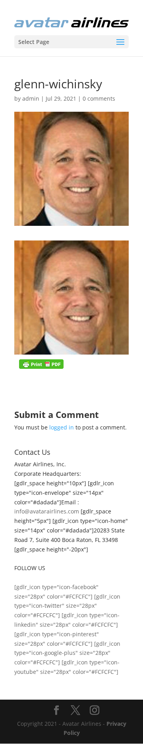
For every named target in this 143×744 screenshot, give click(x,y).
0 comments (99, 98)
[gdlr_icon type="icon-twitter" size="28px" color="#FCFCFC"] (67, 606)
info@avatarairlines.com (46, 511)
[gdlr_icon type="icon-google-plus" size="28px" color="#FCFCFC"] (67, 653)
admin (30, 98)
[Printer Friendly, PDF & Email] (41, 364)
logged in (61, 427)
